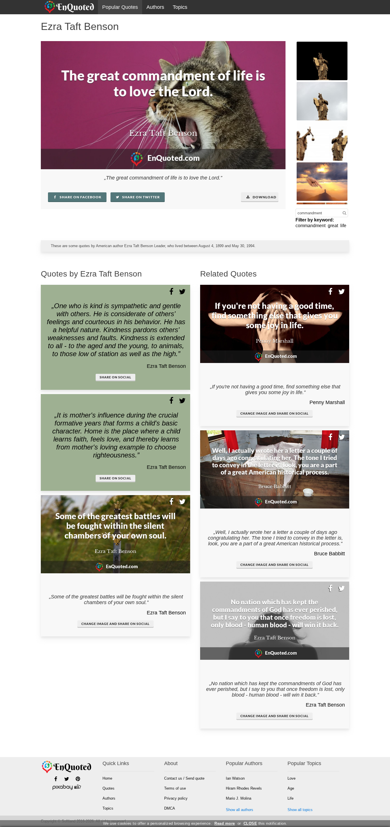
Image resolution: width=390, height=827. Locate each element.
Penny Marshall (327, 402)
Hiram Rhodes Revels (244, 788)
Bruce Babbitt (329, 553)
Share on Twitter (140, 197)
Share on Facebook (80, 197)
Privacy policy (176, 798)
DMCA (169, 808)
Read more (224, 823)
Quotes (108, 788)
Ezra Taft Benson (166, 366)
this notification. (265, 823)
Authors (155, 7)
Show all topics (300, 810)
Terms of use (175, 788)
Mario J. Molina (238, 798)
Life (290, 798)
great (333, 225)
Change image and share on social (115, 624)
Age (291, 788)
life (343, 225)
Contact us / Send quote (184, 778)
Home (107, 778)
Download (264, 197)
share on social (115, 377)
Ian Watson (235, 778)
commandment (310, 225)
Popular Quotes (120, 7)
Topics (180, 7)
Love (291, 778)
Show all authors (239, 810)
